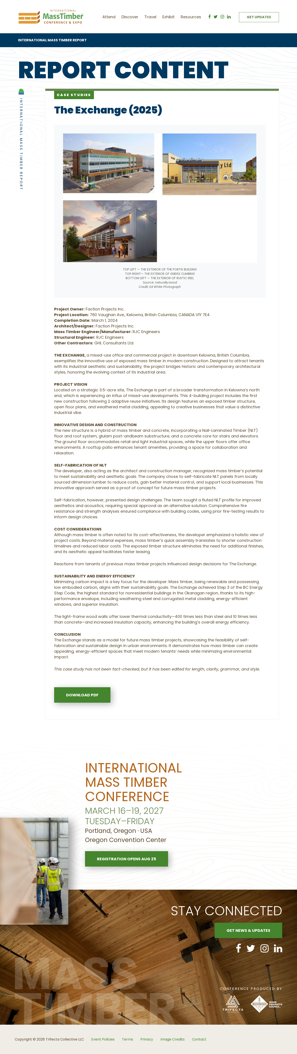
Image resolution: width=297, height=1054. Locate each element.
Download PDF (82, 695)
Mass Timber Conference (51, 16)
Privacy (146, 1039)
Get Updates (259, 17)
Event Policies (103, 1039)
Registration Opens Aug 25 (126, 859)
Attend (108, 17)
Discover (130, 17)
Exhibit (168, 17)
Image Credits (172, 1039)
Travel (150, 17)
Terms (127, 1039)
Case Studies (74, 94)
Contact (199, 1039)
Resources (191, 17)
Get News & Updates (248, 930)
